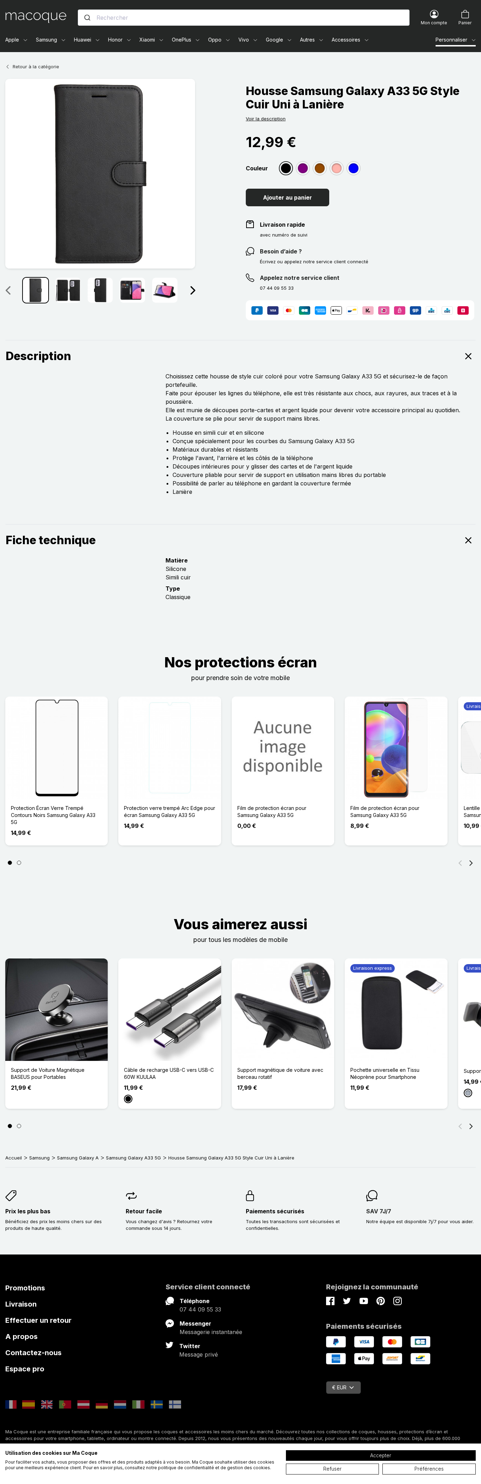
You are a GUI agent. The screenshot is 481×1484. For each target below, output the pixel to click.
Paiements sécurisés (275, 1211)
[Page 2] (19, 863)
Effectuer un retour (38, 1320)
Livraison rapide (282, 224)
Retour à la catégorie (36, 66)
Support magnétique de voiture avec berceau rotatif (280, 1073)
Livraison (21, 1304)
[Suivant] (192, 290)
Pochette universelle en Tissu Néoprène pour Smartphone (384, 1073)
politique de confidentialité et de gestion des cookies (214, 1467)
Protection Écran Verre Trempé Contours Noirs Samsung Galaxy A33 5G (53, 815)
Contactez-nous (33, 1352)
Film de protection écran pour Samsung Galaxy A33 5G (271, 811)
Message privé (198, 1354)
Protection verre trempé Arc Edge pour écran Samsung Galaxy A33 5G (169, 811)
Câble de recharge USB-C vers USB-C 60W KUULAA (169, 1073)
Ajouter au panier (287, 197)
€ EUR (339, 1387)
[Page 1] (10, 863)
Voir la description (266, 118)
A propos (21, 1336)
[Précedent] (7, 290)
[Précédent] (460, 863)
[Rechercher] (87, 17)
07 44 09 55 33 (200, 1309)
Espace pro (24, 1369)
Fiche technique (51, 540)
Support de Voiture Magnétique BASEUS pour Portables (48, 1073)
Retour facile (144, 1211)
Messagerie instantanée (211, 1331)
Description (38, 356)
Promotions (25, 1288)
